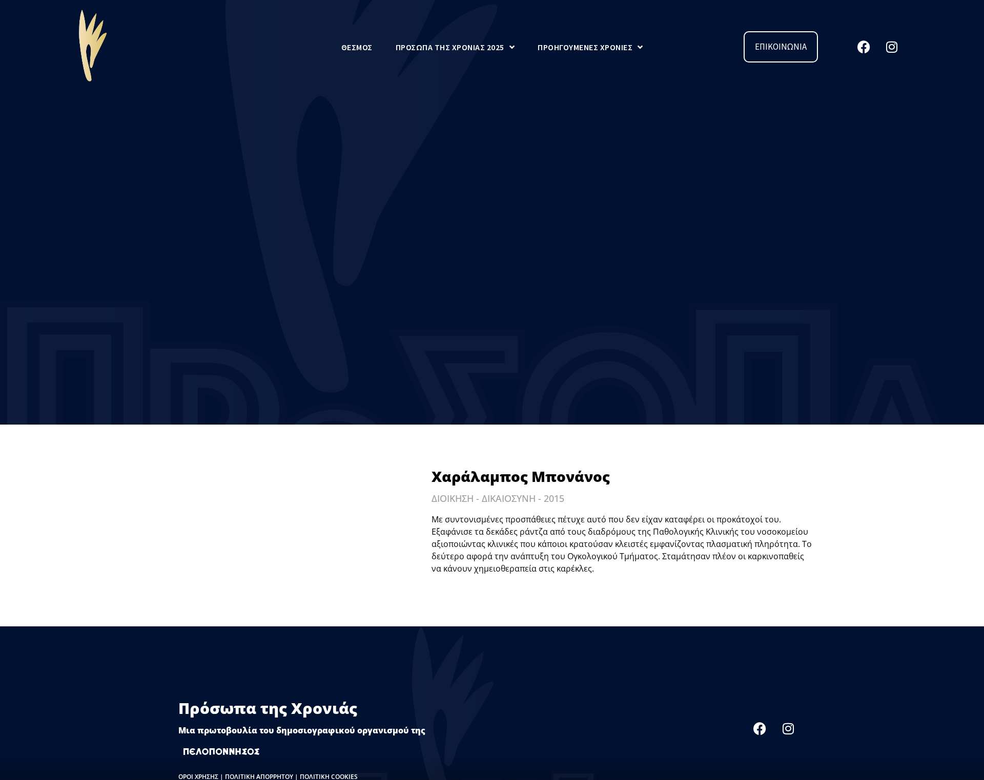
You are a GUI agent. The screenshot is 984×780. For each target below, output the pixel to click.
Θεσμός (357, 47)
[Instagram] (892, 47)
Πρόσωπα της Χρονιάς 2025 (450, 47)
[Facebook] (863, 47)
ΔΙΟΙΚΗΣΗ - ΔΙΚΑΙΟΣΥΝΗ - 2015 (498, 498)
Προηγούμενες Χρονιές (585, 47)
